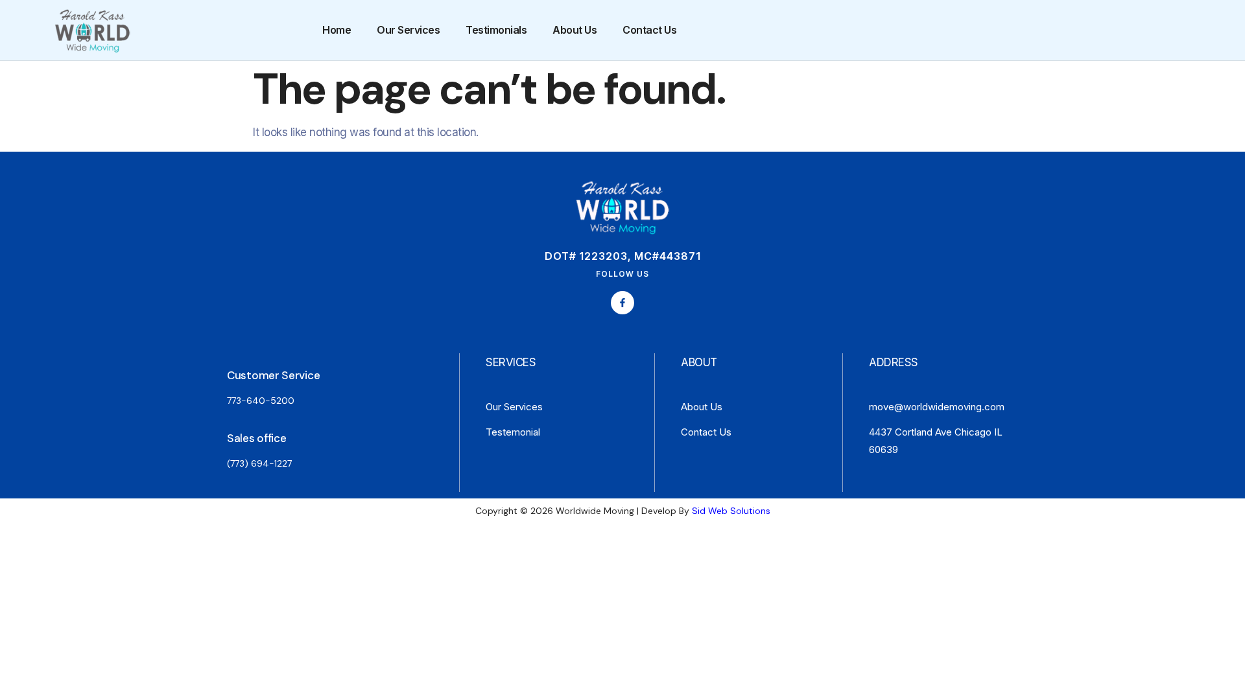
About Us (574, 29)
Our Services (408, 29)
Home (336, 29)
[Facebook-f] (622, 302)
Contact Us (649, 29)
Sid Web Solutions (731, 511)
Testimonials (496, 29)
